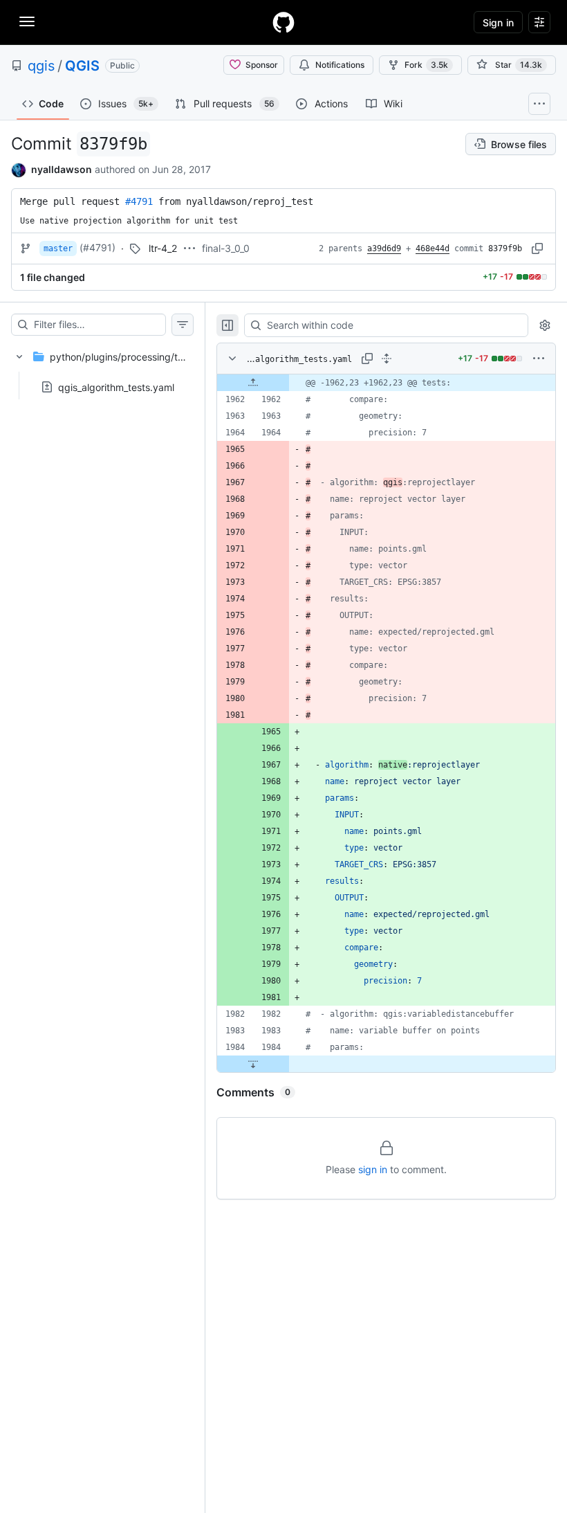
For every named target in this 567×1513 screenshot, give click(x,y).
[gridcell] (386, 382)
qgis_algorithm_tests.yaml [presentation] (116, 386)
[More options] (539, 358)
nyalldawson (61, 169)
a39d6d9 (384, 248)
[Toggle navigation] (27, 21)
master (58, 248)
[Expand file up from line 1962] (253, 382)
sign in (372, 1169)
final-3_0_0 (226, 248)
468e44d (432, 248)
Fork (426, 65)
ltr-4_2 (163, 248)
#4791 (139, 201)
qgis (41, 65)
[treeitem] (102, 367)
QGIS (82, 65)
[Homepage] (283, 22)
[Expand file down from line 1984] (253, 1064)
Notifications (339, 65)
